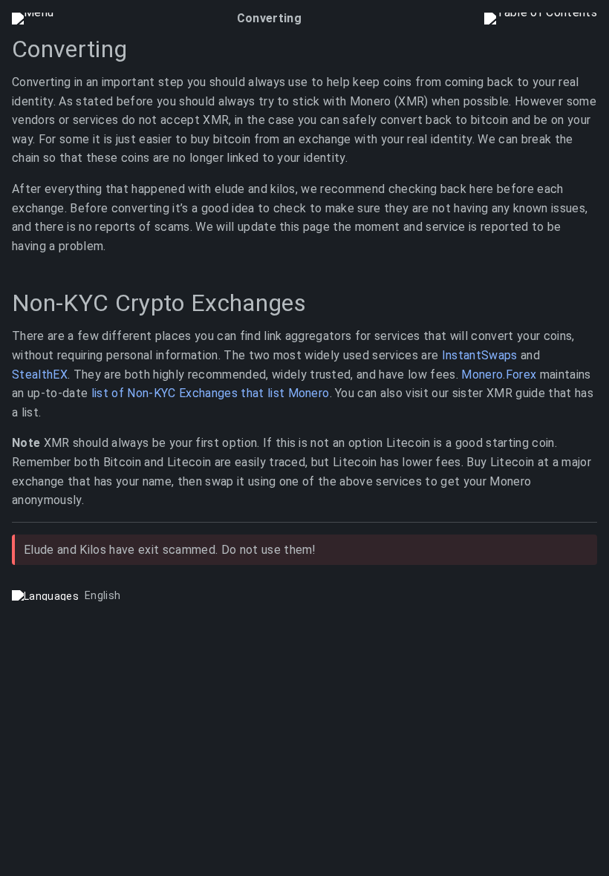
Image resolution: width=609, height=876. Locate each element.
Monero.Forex (498, 374)
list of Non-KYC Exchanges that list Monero (210, 394)
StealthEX (40, 374)
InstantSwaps (480, 355)
